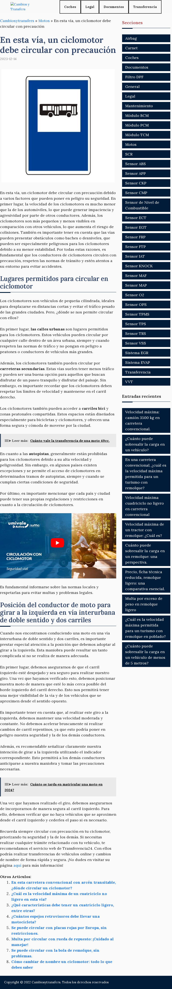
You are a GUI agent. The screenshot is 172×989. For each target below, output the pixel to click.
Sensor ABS (135, 163)
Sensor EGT (136, 227)
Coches (70, 7)
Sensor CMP (136, 192)
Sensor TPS (135, 323)
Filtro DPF (134, 76)
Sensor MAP (136, 285)
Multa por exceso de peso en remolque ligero (143, 604)
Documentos (114, 7)
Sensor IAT (135, 256)
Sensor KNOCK (139, 266)
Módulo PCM (137, 125)
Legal (89, 7)
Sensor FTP (135, 246)
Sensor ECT (135, 217)
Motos (44, 20)
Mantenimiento (139, 105)
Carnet (131, 48)
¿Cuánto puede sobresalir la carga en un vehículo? (145, 444)
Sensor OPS (136, 304)
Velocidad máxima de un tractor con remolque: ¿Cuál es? (144, 530)
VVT (129, 381)
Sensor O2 (134, 294)
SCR (129, 154)
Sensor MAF (136, 275)
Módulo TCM (137, 134)
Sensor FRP (135, 237)
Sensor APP (135, 173)
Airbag (131, 38)
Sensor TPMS (137, 314)
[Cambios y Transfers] (26, 7)
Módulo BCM (137, 115)
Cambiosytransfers (17, 20)
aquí (17, 865)
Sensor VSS (135, 343)
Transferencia (145, 7)
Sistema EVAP (137, 362)
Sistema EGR (136, 352)
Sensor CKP (135, 183)
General (132, 86)
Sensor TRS (135, 333)
